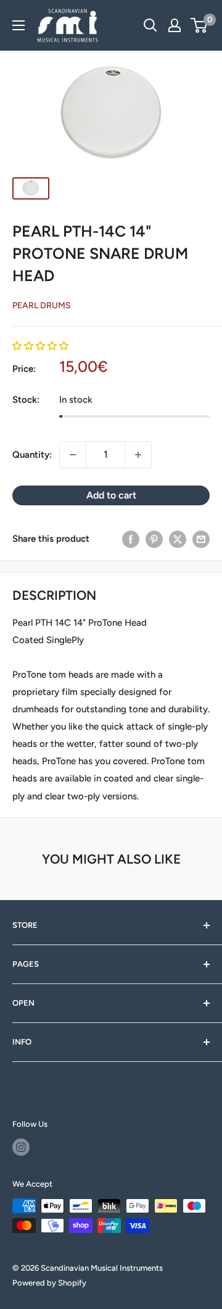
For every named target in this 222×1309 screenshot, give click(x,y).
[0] (199, 25)
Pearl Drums (41, 305)
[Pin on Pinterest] (154, 539)
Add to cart (111, 495)
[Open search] (150, 25)
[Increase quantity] (138, 455)
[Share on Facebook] (130, 539)
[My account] (174, 25)
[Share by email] (201, 539)
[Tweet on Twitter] (177, 539)
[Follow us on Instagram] (21, 1147)
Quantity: (32, 454)
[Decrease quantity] (73, 455)
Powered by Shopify (49, 1282)
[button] (40, 345)
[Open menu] (18, 25)
